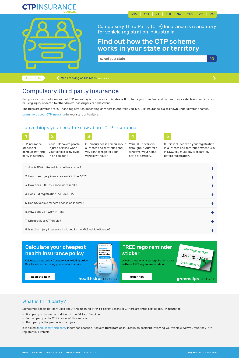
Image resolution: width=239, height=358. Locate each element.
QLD (168, 14)
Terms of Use (73, 352)
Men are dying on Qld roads (79, 78)
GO (211, 59)
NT (157, 14)
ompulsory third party (52, 328)
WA (211, 14)
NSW (134, 14)
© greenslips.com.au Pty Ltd (202, 352)
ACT (146, 14)
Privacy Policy (54, 352)
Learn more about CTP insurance (44, 114)
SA (179, 14)
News (25, 352)
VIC (201, 14)
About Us (37, 352)
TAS (190, 14)
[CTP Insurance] (49, 7)
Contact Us (90, 352)
